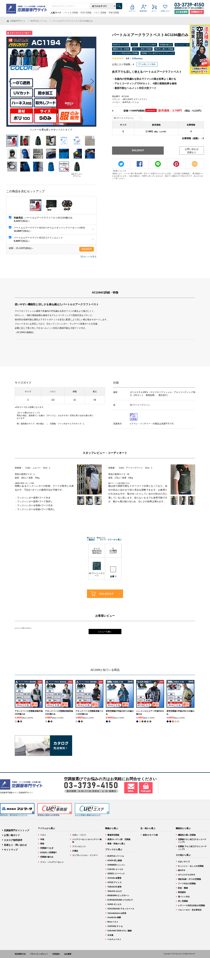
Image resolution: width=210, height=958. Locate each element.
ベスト (134, 45)
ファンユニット (79, 846)
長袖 (42, 843)
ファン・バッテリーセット (52, 862)
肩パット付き (184, 896)
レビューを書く (105, 632)
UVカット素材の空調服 (142, 49)
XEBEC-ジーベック (116, 873)
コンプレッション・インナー (85, 855)
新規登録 (143, 11)
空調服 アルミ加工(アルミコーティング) (157, 53)
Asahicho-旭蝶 (114, 917)
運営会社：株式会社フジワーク (14, 815)
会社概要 (67, 954)
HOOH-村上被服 (114, 860)
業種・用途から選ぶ (116, 843)
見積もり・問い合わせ (15, 845)
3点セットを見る (88, 256)
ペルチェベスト (114, 939)
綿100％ (181, 870)
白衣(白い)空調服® (48, 852)
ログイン (132, 11)
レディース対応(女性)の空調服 (125, 53)
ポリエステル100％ (148, 45)
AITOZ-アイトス (114, 882)
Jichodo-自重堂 (114, 878)
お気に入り (165, 11)
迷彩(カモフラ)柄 (150, 835)
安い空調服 (183, 901)
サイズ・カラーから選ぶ (111, 539)
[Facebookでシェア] (139, 164)
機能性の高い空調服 (121, 49)
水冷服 (110, 935)
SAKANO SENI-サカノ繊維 (119, 931)
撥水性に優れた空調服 (164, 49)
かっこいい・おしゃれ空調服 (187, 45)
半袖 (42, 839)
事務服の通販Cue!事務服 (48, 815)
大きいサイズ (184, 861)
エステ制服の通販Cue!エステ (88, 815)
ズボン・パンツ (79, 835)
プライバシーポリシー (39, 954)
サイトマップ (11, 849)
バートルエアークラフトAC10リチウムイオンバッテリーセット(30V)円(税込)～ (49, 229)
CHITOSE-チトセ (115, 926)
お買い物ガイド (12, 835)
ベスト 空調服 (100, 12)
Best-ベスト (112, 922)
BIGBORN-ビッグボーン (118, 895)
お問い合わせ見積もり (192, 151)
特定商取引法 (20, 954)
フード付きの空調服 (187, 883)
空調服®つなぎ (46, 848)
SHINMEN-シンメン (116, 865)
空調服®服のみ (166, 45)
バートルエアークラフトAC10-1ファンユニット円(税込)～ (38, 239)
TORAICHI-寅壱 (114, 887)
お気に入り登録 (148, 64)
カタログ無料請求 (13, 840)
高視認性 (182, 892)
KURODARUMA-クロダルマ (120, 900)
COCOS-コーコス (115, 869)
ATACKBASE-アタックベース (120, 909)
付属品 (75, 851)
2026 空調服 (85, 12)
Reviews (137, 58)
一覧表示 (91, 539)
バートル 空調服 (71, 12)
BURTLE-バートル (120, 45)
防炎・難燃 (183, 888)
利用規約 (56, 954)
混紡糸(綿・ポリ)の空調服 (189, 879)
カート (154, 11)
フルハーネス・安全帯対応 (190, 910)
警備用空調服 (113, 835)
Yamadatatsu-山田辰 (116, 913)
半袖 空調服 (114, 12)
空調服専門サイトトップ (16, 830)
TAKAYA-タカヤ (114, 891)
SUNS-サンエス (114, 904)
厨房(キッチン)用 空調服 (118, 839)
